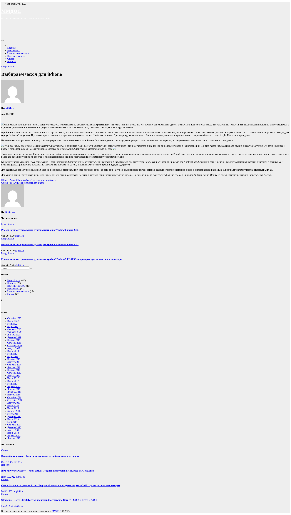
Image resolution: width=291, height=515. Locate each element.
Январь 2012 (13, 438)
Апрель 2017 (13, 386)
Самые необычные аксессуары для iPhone (22, 183)
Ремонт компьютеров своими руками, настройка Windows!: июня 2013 (40, 230)
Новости (11, 61)
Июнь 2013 (13, 433)
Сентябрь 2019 (14, 345)
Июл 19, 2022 (8, 476)
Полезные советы (16, 56)
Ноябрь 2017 (13, 370)
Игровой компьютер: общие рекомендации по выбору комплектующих (40, 456)
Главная (11, 48)
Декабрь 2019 (14, 337)
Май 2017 (12, 383)
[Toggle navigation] (2, 40)
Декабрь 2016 (14, 392)
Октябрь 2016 (14, 397)
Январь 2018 (13, 367)
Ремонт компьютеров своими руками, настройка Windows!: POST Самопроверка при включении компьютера (61, 259)
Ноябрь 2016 (13, 394)
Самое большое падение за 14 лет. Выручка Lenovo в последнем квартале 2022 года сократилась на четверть (60, 485)
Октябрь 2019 (14, 343)
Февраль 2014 (14, 424)
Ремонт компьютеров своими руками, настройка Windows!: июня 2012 (40, 244)
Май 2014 (12, 422)
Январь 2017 (13, 389)
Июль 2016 (13, 405)
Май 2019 (12, 353)
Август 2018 (13, 362)
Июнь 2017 (13, 381)
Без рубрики (7, 66)
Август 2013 (13, 430)
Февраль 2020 (14, 332)
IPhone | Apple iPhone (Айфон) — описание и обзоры (28, 180)
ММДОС (11, 11)
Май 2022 (12, 323)
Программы (13, 50)
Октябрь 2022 (14, 318)
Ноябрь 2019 (13, 340)
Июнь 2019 (13, 351)
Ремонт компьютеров (18, 53)
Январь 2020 (13, 334)
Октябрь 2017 (14, 373)
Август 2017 (13, 375)
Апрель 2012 (13, 435)
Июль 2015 (13, 419)
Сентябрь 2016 (14, 400)
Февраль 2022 (14, 329)
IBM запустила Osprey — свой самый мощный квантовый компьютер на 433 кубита (47, 470)
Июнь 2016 (13, 408)
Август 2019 (13, 348)
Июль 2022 (13, 321)
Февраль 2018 (14, 364)
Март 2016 (12, 413)
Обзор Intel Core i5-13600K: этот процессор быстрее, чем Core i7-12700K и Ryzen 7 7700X (49, 500)
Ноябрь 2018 (13, 359)
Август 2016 (13, 403)
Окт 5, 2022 (7, 462)
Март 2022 (12, 326)
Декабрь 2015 (14, 416)
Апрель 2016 (13, 411)
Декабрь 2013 (14, 427)
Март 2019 (12, 356)
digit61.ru (9, 108)
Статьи (11, 58)
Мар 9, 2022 (7, 506)
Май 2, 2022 (7, 491)
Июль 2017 (13, 378)
